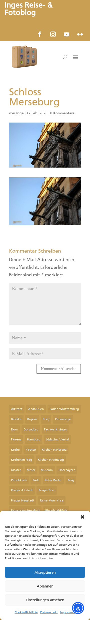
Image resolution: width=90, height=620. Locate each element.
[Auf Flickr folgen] (80, 34)
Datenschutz (49, 612)
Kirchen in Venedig (51, 459)
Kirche (15, 449)
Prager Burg (46, 490)
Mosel (31, 470)
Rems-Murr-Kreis (52, 500)
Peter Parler (53, 480)
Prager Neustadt (22, 500)
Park (35, 480)
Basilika (16, 419)
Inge (20, 113)
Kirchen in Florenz (54, 449)
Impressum (68, 612)
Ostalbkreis (19, 480)
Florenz (16, 439)
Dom (14, 429)
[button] (82, 516)
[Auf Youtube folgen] (66, 34)
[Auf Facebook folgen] (39, 34)
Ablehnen (45, 586)
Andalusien (36, 409)
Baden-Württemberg (64, 409)
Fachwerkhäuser (55, 429)
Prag (71, 480)
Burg (46, 419)
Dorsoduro (31, 429)
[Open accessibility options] (78, 608)
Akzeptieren (45, 572)
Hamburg (33, 439)
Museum (47, 470)
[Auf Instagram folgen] (53, 34)
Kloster (16, 470)
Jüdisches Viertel (57, 439)
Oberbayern (66, 470)
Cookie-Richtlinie (26, 612)
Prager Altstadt (22, 490)
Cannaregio (63, 419)
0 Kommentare (62, 113)
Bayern (32, 419)
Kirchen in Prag (21, 459)
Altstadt (16, 409)
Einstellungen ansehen (45, 600)
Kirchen (31, 449)
